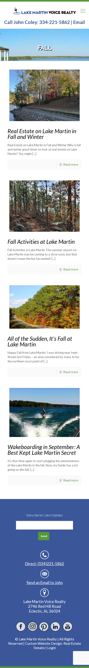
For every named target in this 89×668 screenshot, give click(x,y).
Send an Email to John (44, 582)
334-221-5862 (54, 22)
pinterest (44, 626)
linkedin (56, 626)
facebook (21, 626)
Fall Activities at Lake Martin (41, 241)
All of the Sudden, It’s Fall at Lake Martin (40, 341)
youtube (67, 626)
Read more (70, 164)
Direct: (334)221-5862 (44, 563)
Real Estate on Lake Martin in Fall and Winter (42, 133)
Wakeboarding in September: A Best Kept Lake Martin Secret (44, 449)
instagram (32, 626)
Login (51, 648)
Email (79, 22)
